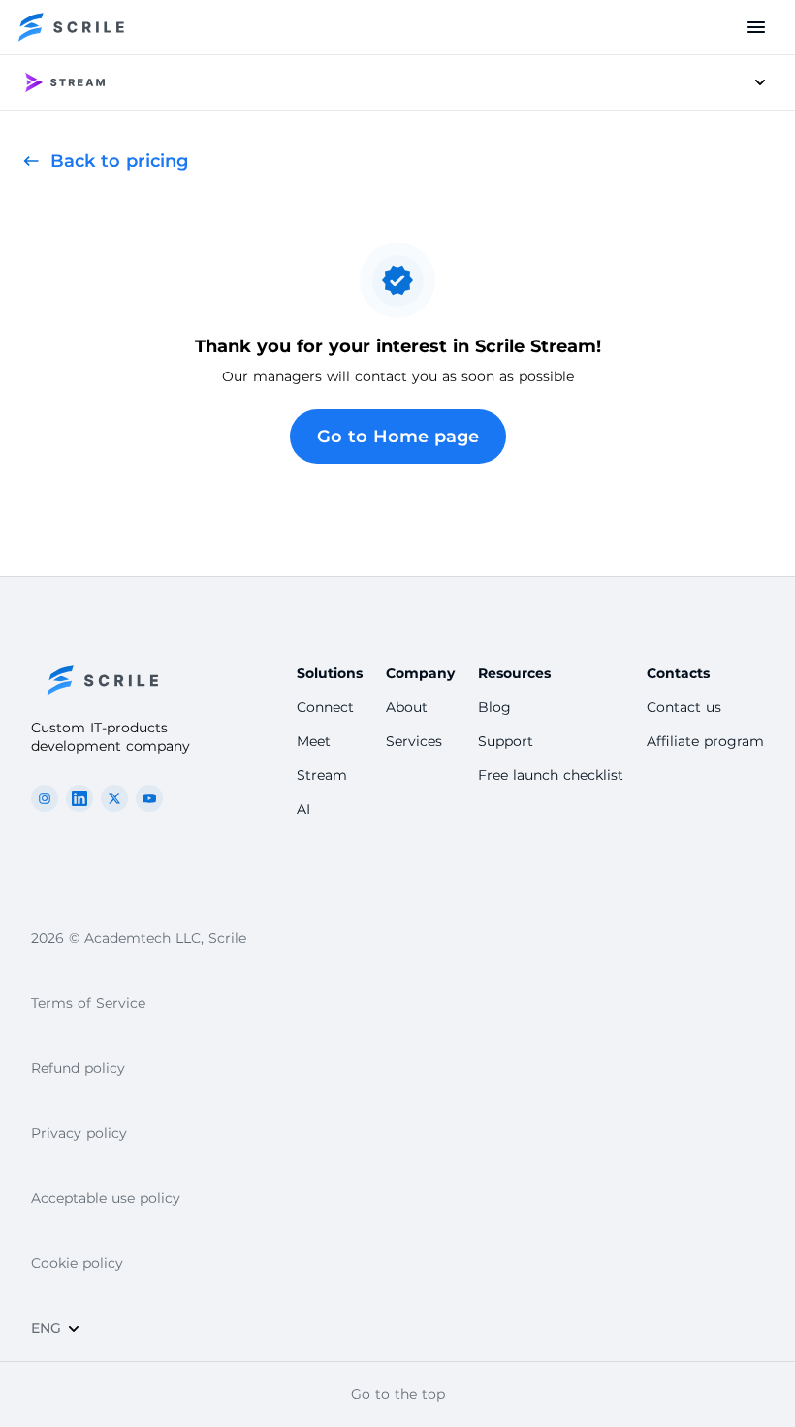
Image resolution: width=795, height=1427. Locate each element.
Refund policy (78, 1068)
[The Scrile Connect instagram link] (44, 798)
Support (505, 741)
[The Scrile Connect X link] (114, 798)
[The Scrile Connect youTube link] (149, 798)
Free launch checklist (550, 775)
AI (303, 809)
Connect (325, 707)
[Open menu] (756, 27)
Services (414, 741)
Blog (494, 707)
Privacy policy (79, 1133)
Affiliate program (705, 741)
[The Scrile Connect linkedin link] (79, 798)
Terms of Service (88, 1003)
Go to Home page (398, 436)
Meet (314, 741)
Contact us (684, 707)
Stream (322, 775)
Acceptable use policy (105, 1198)
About (407, 707)
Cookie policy (77, 1263)
